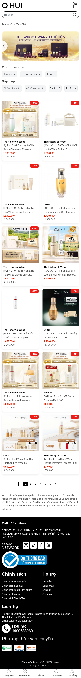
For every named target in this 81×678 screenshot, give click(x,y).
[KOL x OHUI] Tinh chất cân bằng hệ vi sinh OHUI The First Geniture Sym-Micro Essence (61, 336)
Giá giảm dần (37, 88)
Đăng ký (46, 590)
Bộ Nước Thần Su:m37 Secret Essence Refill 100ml (59, 398)
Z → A (72, 88)
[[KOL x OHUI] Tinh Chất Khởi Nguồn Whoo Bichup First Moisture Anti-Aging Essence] (20, 307)
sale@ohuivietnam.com (21, 620)
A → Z (56, 88)
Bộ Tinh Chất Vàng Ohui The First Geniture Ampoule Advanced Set (18, 461)
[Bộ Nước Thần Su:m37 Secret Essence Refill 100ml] (60, 370)
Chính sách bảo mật (12, 586)
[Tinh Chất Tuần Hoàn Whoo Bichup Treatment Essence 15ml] (60, 433)
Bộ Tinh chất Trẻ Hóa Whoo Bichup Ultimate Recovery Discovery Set (17, 398)
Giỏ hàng (47, 594)
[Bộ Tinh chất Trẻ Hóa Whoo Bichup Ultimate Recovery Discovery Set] (20, 370)
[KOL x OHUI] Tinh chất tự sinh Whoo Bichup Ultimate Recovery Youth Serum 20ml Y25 (60, 273)
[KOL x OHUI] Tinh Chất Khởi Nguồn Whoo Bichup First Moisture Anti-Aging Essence (18, 336)
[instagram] (26, 545)
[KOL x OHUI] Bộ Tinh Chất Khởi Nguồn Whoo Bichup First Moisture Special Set (60, 147)
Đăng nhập (48, 586)
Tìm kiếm (47, 581)
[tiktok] (33, 545)
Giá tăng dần (13, 88)
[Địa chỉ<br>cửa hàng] (76, 5)
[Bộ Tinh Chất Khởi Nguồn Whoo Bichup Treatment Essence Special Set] (20, 119)
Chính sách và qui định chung (17, 590)
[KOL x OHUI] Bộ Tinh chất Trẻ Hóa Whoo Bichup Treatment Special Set (18, 210)
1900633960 (22, 631)
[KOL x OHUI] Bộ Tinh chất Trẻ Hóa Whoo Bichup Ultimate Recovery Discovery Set (18, 273)
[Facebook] (41, 545)
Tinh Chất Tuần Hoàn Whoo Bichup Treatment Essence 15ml (60, 461)
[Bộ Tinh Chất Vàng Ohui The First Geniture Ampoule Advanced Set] (20, 433)
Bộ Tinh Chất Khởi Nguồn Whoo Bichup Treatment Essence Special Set (19, 147)
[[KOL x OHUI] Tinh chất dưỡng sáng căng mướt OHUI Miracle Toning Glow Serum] (60, 182)
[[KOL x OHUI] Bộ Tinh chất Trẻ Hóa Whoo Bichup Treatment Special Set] (20, 182)
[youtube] (48, 545)
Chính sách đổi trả (11, 594)
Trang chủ (7, 24)
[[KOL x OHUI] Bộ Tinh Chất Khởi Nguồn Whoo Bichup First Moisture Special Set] (60, 119)
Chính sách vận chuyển (14, 581)
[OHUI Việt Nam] (12, 5)
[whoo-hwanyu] (40, 46)
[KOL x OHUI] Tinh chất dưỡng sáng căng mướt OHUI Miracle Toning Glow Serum (59, 210)
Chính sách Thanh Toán (14, 598)
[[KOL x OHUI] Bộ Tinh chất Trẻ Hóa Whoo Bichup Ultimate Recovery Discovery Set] (20, 244)
